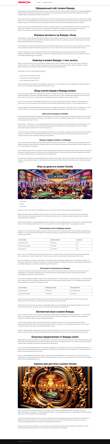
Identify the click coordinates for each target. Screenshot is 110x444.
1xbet (30, 19)
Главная (39, 2)
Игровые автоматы (47, 2)
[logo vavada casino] (24, 1)
